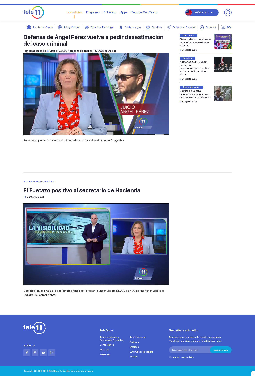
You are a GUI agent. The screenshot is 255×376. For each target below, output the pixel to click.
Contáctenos (107, 345)
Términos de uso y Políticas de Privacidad (111, 338)
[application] (96, 94)
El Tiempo (110, 12)
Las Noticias (74, 12)
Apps (124, 12)
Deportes (211, 27)
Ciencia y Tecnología (102, 27)
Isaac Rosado (37, 50)
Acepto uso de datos (183, 357)
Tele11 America (137, 337)
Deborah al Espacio (184, 27)
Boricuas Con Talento (144, 12)
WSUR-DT (105, 354)
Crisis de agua (133, 27)
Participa (134, 342)
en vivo (202, 12)
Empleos (134, 347)
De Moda (157, 27)
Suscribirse (221, 350)
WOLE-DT (105, 349)
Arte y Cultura (71, 27)
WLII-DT (134, 356)
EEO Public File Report (141, 351)
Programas (93, 12)
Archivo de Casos (43, 27)
